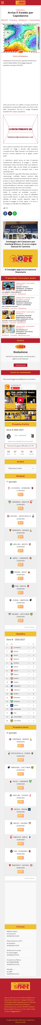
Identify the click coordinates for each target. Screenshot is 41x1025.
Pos (7, 644)
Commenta (13, 20)
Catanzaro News (20, 283)
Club (11, 644)
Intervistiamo (20, 10)
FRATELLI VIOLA (12, 931)
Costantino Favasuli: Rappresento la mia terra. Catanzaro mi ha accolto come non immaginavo (17, 318)
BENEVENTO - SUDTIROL (20, 865)
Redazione (23, 20)
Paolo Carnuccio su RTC (14, 941)
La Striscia (27, 299)
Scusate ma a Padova (14, 960)
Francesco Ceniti (25, 335)
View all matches (29, 627)
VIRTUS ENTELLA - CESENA (20, 753)
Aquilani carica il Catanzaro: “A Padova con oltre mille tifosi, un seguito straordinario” (17, 289)
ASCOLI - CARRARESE (20, 781)
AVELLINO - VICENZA (20, 795)
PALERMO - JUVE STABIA (20, 614)
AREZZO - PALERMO (20, 823)
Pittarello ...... (11, 969)
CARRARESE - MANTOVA (20, 502)
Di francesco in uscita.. (14, 950)
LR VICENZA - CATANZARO (20, 488)
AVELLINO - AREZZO (20, 544)
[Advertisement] (20, 903)
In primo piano (30, 283)
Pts (33, 644)
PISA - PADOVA (20, 586)
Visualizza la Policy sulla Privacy (16, 1020)
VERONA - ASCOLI (20, 572)
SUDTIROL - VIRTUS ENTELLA (20, 516)
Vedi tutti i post (20, 365)
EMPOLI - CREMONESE (20, 558)
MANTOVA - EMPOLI (20, 837)
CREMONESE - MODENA (20, 739)
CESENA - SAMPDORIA (20, 600)
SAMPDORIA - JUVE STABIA (20, 767)
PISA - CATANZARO (20, 435)
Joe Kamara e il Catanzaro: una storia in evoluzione (24, 331)
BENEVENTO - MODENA (20, 530)
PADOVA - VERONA (20, 809)
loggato (13, 379)
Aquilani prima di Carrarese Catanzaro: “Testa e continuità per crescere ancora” (17, 303)
